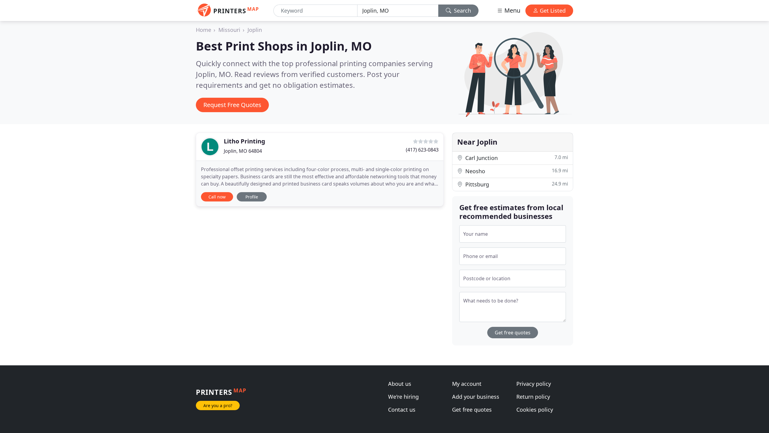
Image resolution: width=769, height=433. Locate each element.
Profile (251, 197)
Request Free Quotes (232, 105)
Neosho (516, 171)
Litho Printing (244, 141)
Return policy (533, 396)
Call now (217, 197)
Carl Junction (516, 157)
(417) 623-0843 (422, 149)
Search (461, 10)
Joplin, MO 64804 (243, 151)
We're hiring (403, 396)
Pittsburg (516, 184)
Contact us (401, 409)
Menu (511, 10)
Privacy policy (533, 383)
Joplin (255, 29)
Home (203, 29)
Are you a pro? (217, 405)
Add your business (475, 396)
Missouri (229, 29)
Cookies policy (534, 409)
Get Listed (552, 10)
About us (399, 383)
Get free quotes (512, 332)
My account (467, 383)
